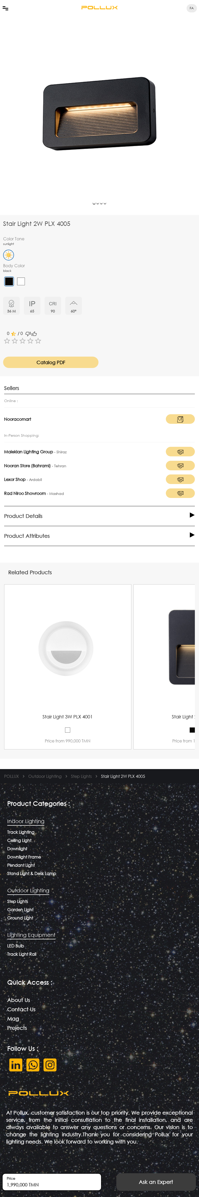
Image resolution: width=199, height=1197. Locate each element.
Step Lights (81, 776)
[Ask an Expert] (148, 358)
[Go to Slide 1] (94, 202)
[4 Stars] (30, 341)
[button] (99, 114)
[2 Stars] (15, 341)
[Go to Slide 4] (105, 203)
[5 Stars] (38, 341)
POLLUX (11, 776)
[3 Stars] (22, 341)
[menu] (5, 8)
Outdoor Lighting (45, 776)
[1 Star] (7, 341)
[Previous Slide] (138, 652)
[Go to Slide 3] (101, 203)
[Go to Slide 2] (98, 203)
